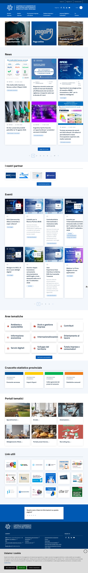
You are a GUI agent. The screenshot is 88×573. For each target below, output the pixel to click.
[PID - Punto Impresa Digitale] (11, 492)
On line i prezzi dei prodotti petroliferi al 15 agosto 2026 (16, 129)
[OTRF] (64, 492)
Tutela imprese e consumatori (72, 348)
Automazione (64, 420)
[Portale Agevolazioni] (37, 491)
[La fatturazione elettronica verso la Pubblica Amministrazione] (77, 478)
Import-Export (31, 382)
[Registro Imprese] (11, 478)
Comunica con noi (29, 543)
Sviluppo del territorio (43, 348)
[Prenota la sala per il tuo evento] (70, 33)
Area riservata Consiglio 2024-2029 (53, 544)
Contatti (27, 541)
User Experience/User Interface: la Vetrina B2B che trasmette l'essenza (53, 272)
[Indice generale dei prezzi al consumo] (54, 373)
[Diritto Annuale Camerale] (51, 478)
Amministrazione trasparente (51, 537)
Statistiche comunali (73, 382)
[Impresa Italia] (64, 464)
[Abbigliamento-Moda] (17, 432)
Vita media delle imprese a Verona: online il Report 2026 (17, 86)
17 (55, 156)
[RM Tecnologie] (37, 175)
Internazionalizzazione (48, 337)
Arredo (35, 420)
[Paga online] (43, 33)
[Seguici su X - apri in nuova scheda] (63, 7)
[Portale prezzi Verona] (44, 432)
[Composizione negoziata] (51, 491)
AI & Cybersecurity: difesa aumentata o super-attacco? (13, 221)
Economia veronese (13, 382)
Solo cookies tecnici (10, 567)
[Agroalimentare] (17, 410)
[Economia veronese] (14, 373)
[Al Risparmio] (24, 175)
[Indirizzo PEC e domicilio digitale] (37, 478)
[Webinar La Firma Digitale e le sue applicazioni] (74, 255)
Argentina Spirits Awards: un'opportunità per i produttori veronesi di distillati (43, 130)
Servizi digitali (17, 348)
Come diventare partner (44, 184)
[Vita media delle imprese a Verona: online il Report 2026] (17, 69)
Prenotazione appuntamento (31, 537)
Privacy (46, 539)
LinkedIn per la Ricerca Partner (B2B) (34, 220)
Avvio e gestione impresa (45, 325)
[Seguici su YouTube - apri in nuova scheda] (68, 7)
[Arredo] (44, 410)
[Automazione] (70, 410)
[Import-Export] (34, 373)
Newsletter (27, 539)
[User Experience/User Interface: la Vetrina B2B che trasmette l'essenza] (54, 254)
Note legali (47, 541)
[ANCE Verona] (11, 175)
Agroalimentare (12, 420)
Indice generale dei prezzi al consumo (53, 383)
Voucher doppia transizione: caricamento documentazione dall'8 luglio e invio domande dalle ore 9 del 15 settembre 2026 (34, 275)
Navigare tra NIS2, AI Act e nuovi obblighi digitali (14, 270)
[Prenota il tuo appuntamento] (17, 33)
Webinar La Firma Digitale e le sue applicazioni (72, 270)
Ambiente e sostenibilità (17, 325)
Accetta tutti (22, 567)
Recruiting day (65, 442)
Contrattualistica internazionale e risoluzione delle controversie (52, 222)
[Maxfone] (51, 175)
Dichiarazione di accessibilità (51, 543)
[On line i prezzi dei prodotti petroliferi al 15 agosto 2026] (17, 112)
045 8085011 (13, 539)
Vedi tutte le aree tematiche (44, 357)
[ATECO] (77, 465)
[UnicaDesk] (64, 478)
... (52, 156)
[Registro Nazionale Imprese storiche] (77, 492)
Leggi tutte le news (44, 149)
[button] (81, 7)
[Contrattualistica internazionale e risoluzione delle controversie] (54, 206)
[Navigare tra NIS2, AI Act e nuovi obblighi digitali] (14, 254)
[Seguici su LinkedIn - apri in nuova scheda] (66, 7)
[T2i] (11, 465)
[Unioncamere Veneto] (51, 465)
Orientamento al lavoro (71, 337)
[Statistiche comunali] (74, 373)
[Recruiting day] (70, 432)
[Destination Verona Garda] (24, 464)
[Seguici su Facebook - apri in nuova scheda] (60, 7)
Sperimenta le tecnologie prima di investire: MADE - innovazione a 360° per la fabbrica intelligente (70, 91)
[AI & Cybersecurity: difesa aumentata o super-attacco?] (14, 206)
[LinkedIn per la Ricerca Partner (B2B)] (34, 206)
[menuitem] (10, 14)
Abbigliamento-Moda (14, 442)
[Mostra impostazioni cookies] (86, 286)
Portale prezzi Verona (40, 442)
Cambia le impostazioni (34, 567)
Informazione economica (17, 337)
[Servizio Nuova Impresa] (24, 492)
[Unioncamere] (37, 465)
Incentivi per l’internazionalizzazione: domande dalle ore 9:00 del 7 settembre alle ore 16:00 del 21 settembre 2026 (74, 224)
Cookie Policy (7, 563)
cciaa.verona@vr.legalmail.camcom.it (13, 543)
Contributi (68, 326)
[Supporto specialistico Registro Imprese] (24, 478)
